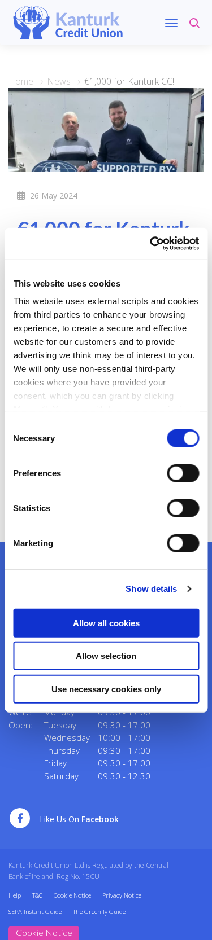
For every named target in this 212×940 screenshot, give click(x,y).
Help (14, 895)
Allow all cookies (106, 622)
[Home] (68, 21)
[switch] (183, 473)
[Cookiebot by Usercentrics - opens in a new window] (151, 243)
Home (20, 81)
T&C (37, 895)
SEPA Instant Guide (35, 911)
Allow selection (106, 656)
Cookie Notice (72, 895)
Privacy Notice (121, 895)
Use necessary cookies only (106, 688)
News (59, 81)
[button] (196, 28)
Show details (151, 589)
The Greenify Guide (99, 911)
